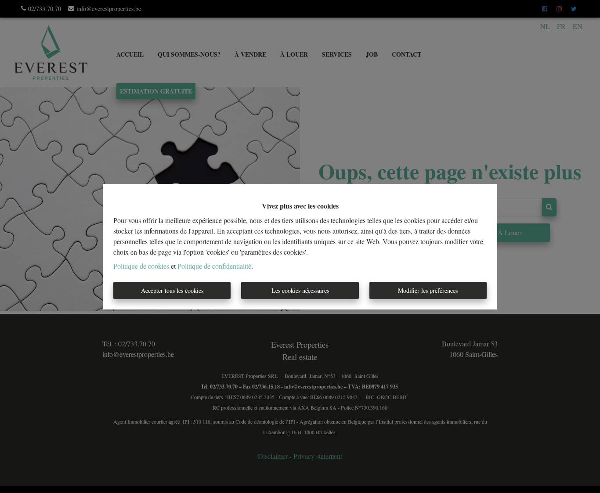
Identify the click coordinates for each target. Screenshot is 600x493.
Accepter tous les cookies (172, 290)
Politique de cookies (141, 265)
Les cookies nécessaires (300, 290)
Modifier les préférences (428, 290)
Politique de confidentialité (214, 265)
